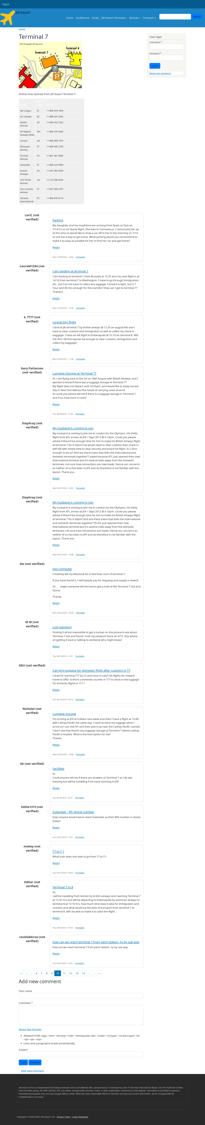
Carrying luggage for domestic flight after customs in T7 (91, 670)
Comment (25, 1003)
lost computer (62, 569)
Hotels (95, 18)
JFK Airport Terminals (113, 18)
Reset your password (160, 73)
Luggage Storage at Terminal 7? (74, 373)
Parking (58, 220)
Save (23, 1062)
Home (69, 18)
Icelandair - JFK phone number (73, 812)
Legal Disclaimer (80, 1116)
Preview (34, 1062)
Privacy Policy (63, 1116)
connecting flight (64, 322)
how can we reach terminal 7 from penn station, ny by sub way (96, 942)
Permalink (80, 257)
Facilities (58, 769)
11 (64, 973)
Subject (23, 1049)
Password (154, 53)
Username (154, 42)
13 (77, 973)
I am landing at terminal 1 (70, 271)
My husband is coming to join (73, 428)
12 (70, 973)
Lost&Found (82, 18)
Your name (25, 991)
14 (83, 973)
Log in (5, 4)
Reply (56, 247)
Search (197, 16)
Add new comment (32, 1070)
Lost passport (62, 627)
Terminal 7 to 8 (63, 887)
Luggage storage (64, 714)
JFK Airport (22, 13)
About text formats (30, 1029)
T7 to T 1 (58, 851)
